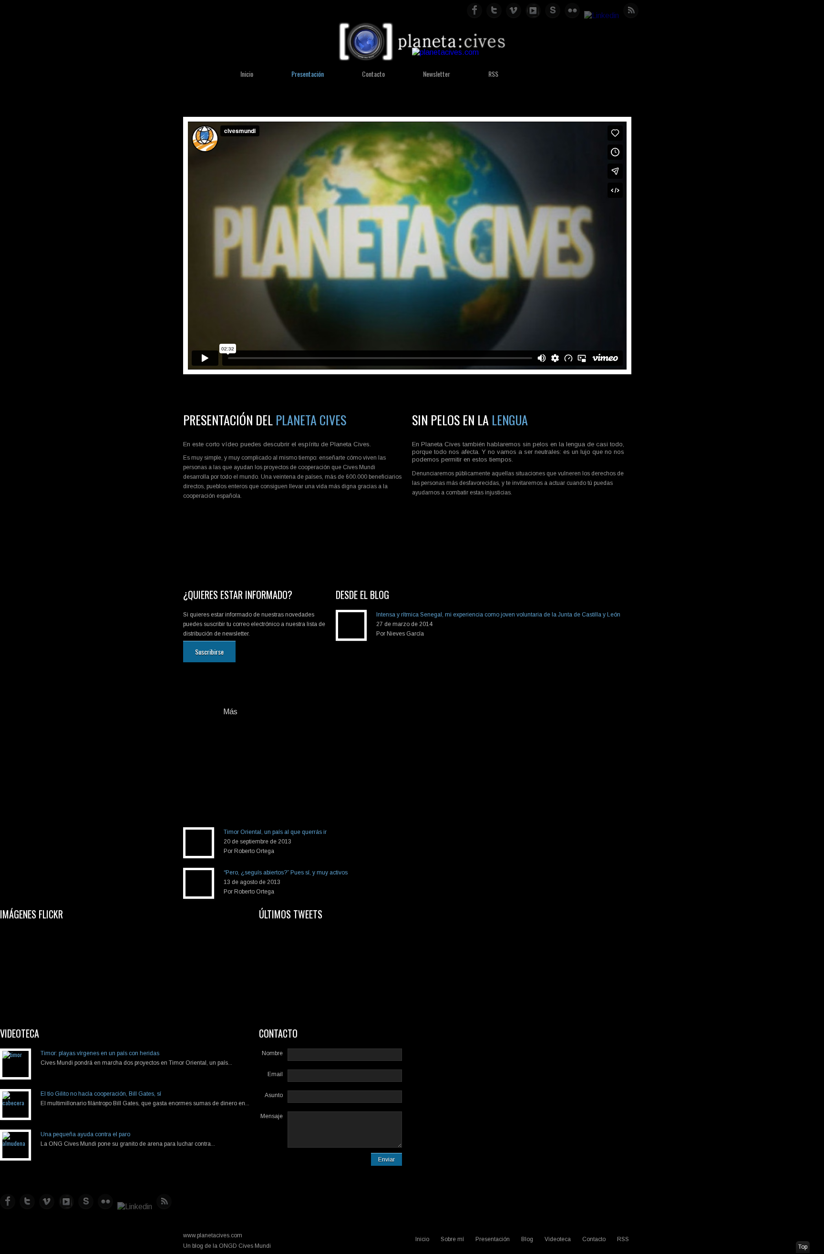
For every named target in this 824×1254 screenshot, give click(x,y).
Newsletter (436, 74)
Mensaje (271, 1116)
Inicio (246, 74)
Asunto (274, 1095)
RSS (493, 74)
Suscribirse (209, 652)
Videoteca (558, 1239)
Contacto (373, 74)
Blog (527, 1239)
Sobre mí (452, 1239)
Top (802, 1247)
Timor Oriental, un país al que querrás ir (275, 832)
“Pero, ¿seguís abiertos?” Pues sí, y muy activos (286, 872)
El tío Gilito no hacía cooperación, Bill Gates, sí (101, 1093)
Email (275, 1074)
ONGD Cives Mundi (245, 1246)
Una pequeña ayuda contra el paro (85, 1134)
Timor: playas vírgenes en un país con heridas (100, 1053)
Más (230, 712)
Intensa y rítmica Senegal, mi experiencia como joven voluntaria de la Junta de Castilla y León (498, 614)
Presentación (307, 74)
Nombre (272, 1053)
